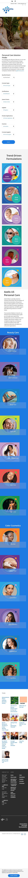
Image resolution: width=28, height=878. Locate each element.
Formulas (21, 781)
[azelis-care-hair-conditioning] (10, 443)
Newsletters (22, 777)
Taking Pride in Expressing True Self (14, 725)
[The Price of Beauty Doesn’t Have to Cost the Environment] (15, 700)
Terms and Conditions (13, 796)
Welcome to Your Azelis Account (13, 789)
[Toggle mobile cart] (22, 5)
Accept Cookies (13, 875)
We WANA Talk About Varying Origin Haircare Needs (4, 744)
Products (21, 779)
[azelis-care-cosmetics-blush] (10, 528)
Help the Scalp (21, 741)
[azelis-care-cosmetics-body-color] (10, 555)
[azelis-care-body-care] (10, 389)
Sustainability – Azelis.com (14, 784)
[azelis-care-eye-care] (10, 416)
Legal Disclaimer (13, 793)
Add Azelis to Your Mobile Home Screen (14, 781)
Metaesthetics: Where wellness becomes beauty (5, 700)
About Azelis (13, 777)
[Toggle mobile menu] (25, 5)
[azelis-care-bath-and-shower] (10, 362)
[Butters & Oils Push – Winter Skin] (14, 33)
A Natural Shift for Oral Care (22, 724)
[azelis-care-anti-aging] (10, 335)
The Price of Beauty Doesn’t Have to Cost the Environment (14, 708)
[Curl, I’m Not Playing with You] (6, 754)
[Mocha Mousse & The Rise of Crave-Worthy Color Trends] (6, 717)
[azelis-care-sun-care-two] (10, 496)
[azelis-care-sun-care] (11, 268)
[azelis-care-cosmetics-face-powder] (10, 609)
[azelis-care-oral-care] (11, 184)
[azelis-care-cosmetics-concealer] (10, 582)
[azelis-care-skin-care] (11, 226)
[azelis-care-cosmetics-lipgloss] (10, 662)
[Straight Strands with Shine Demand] (15, 736)
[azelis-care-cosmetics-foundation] (10, 636)
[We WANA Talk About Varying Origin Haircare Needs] (6, 736)
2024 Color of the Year (22, 706)
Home (12, 775)
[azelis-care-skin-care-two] (10, 469)
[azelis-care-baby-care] (11, 205)
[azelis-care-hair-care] (11, 247)
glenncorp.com (20, 70)
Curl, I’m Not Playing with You (5, 761)
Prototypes (21, 783)
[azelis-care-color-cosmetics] (11, 164)
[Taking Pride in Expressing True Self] (15, 717)
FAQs (20, 775)
